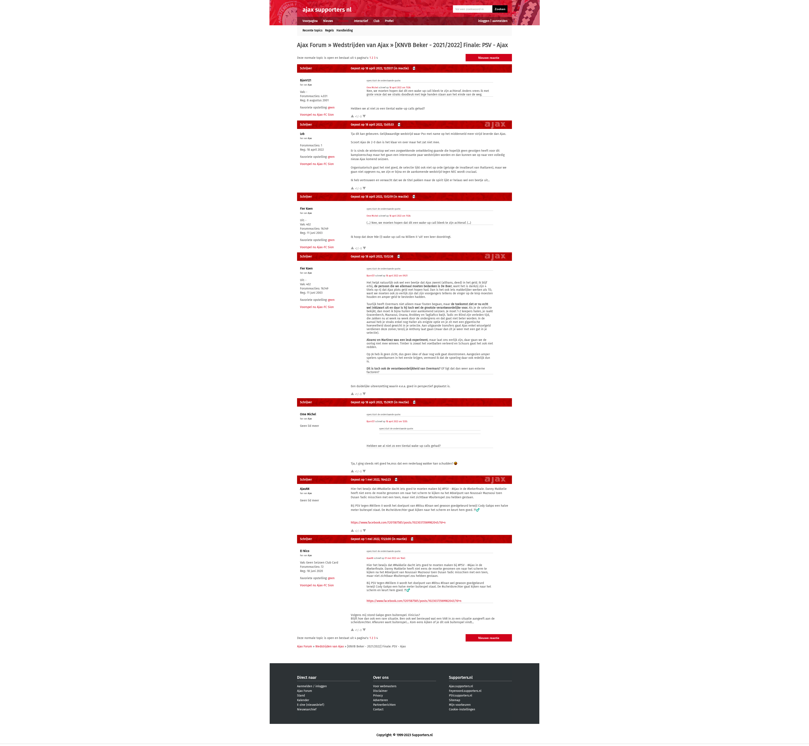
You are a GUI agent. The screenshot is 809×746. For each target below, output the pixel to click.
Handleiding (344, 30)
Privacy (378, 695)
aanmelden (500, 21)
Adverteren (380, 700)
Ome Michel (372, 87)
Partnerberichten (384, 705)
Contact (378, 709)
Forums (343, 21)
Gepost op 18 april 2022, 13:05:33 (372, 124)
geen (331, 107)
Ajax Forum (312, 45)
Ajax (310, 85)
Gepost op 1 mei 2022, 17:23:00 (371, 539)
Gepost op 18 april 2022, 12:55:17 (372, 68)
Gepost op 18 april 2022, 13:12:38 (372, 256)
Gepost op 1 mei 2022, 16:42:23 (371, 479)
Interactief (361, 21)
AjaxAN (304, 489)
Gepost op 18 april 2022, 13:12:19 (372, 196)
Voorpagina (310, 21)
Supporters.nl (461, 677)
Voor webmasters (384, 686)
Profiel (389, 21)
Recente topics (313, 30)
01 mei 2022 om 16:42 (395, 558)
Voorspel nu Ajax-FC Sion (317, 115)
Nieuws (328, 21)
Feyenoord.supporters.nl (465, 691)
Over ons (380, 677)
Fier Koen (306, 208)
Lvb (302, 134)
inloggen (483, 21)
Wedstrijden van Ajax (361, 45)
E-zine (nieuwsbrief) (310, 705)
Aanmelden (304, 686)
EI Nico (304, 551)
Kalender (303, 700)
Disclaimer (380, 691)
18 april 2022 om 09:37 (396, 276)
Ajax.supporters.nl (461, 686)
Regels (329, 30)
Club (376, 21)
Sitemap (454, 700)
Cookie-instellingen (462, 709)
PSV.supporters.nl (460, 695)
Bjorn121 (305, 80)
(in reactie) (401, 68)
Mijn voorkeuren (460, 705)
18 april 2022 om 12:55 (396, 421)
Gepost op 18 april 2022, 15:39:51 (372, 402)
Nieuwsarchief (306, 709)
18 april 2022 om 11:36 (399, 87)
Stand (301, 695)
